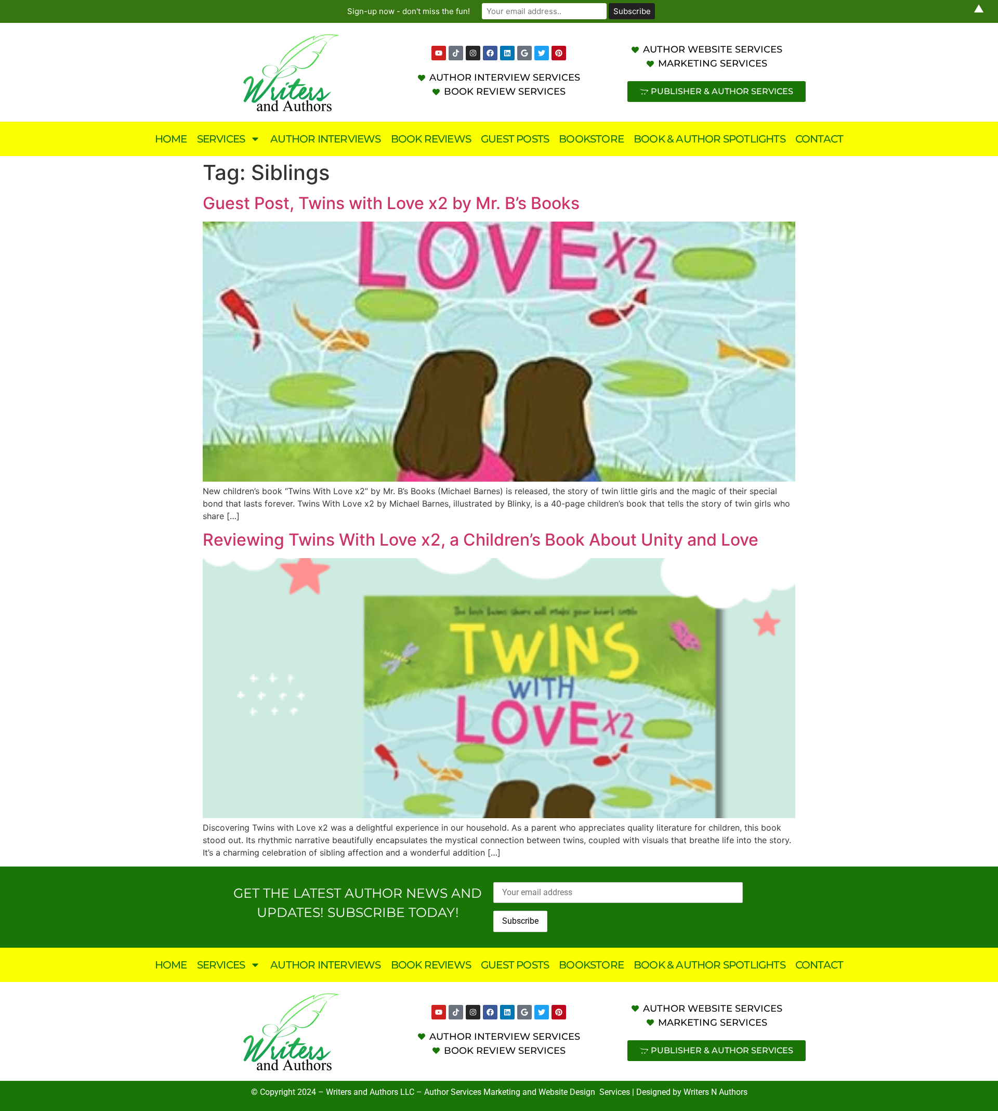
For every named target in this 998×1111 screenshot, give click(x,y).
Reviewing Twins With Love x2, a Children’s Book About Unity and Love (480, 539)
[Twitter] (541, 53)
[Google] (524, 53)
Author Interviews (325, 139)
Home (171, 139)
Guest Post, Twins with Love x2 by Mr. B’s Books (391, 203)
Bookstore (591, 139)
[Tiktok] (456, 53)
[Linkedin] (507, 53)
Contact (819, 139)
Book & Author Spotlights (709, 139)
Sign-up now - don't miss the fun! (408, 11)
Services (221, 139)
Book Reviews (431, 139)
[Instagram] (473, 53)
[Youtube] (438, 53)
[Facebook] (490, 53)
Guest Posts (515, 139)
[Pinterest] (558, 53)
